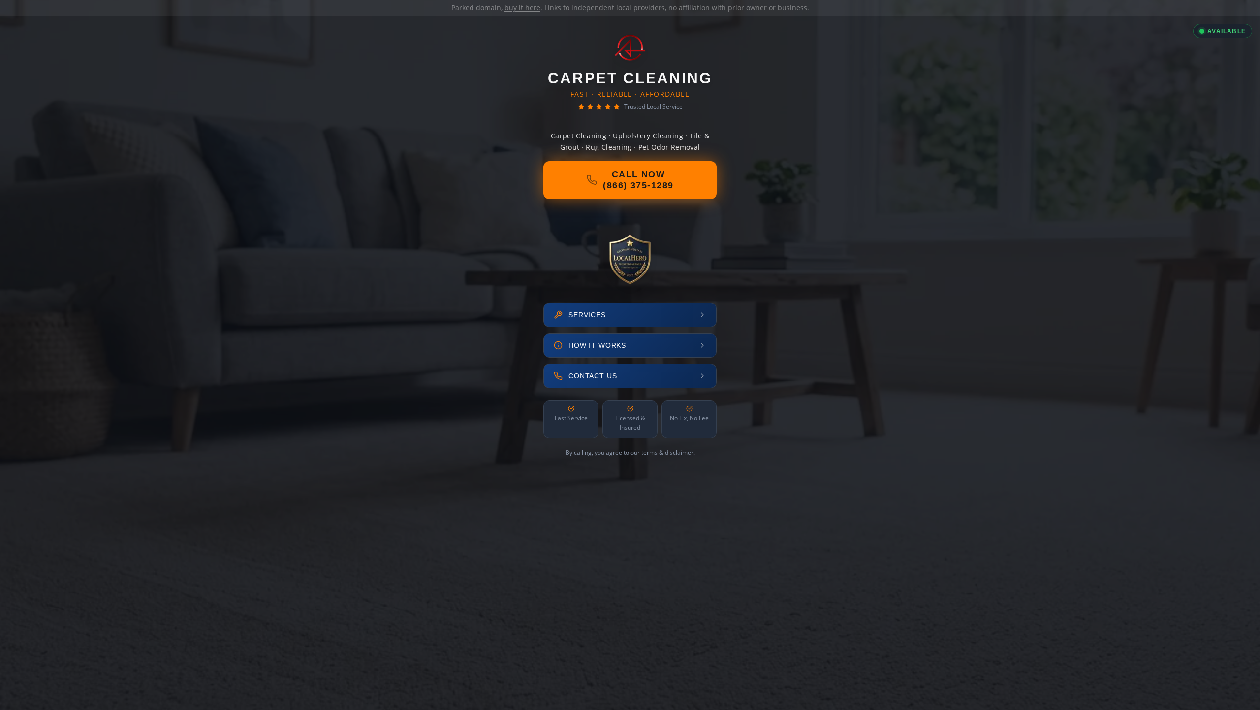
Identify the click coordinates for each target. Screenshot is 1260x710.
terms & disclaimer (667, 452)
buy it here (522, 7)
